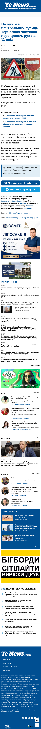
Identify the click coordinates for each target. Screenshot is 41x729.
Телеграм (28, 208)
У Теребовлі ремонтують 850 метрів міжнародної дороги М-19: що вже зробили (19, 124)
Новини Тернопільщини (19, 213)
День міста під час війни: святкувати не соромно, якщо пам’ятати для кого (18, 626)
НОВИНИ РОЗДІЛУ (33, 546)
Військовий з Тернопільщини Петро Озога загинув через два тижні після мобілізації (26, 308)
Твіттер (22, 203)
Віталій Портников (19, 505)
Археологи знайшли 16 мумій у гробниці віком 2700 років (20, 296)
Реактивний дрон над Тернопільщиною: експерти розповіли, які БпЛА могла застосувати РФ (19, 303)
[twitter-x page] (29, 718)
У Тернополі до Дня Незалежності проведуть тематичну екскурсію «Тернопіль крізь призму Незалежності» (19, 337)
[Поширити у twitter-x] (30, 54)
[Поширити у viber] (34, 54)
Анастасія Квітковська (20, 405)
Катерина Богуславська (21, 429)
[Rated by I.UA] (33, 726)
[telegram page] (35, 718)
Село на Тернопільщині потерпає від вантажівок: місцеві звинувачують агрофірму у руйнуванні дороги (21, 594)
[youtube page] (32, 718)
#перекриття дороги (14, 218)
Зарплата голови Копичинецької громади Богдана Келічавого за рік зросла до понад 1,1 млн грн (20, 614)
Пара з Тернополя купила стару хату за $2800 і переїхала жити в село (19, 345)
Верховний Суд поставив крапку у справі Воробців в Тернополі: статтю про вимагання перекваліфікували (20, 633)
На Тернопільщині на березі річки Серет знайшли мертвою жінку (18, 600)
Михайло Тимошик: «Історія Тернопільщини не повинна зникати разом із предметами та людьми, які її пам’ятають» (20, 464)
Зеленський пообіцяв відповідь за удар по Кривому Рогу (20, 288)
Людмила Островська (20, 418)
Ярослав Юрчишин (18, 495)
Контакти (7, 663)
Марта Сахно (19, 46)
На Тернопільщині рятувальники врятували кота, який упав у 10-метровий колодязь (20, 353)
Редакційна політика (12, 667)
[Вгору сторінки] (37, 720)
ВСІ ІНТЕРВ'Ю (35, 438)
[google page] (23, 718)
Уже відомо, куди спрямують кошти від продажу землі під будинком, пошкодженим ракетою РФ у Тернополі (19, 319)
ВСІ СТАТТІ (36, 393)
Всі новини (35, 365)
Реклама (6, 670)
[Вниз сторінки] (37, 725)
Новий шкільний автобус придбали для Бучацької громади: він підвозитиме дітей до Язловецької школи (19, 328)
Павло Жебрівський (19, 484)
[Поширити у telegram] (38, 54)
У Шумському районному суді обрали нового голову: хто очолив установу (19, 360)
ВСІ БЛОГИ (36, 473)
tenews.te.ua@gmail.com (11, 201)
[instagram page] (38, 718)
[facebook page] (26, 718)
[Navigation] (36, 15)
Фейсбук (29, 206)
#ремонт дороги (31, 218)
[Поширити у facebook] (26, 54)
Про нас (6, 660)
